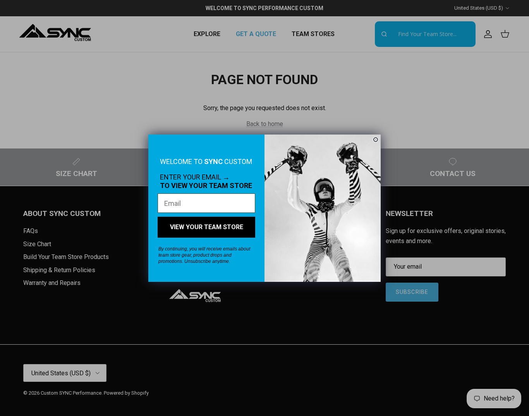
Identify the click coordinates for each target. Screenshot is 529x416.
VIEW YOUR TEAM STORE (206, 227)
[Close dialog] (376, 140)
